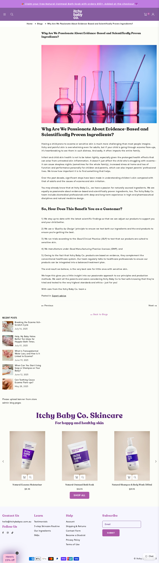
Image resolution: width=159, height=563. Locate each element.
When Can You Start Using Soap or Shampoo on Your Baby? (28, 368)
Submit (111, 532)
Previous (48, 306)
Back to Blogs (100, 314)
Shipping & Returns (76, 526)
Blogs (40, 24)
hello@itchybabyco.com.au (16, 522)
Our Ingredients (42, 531)
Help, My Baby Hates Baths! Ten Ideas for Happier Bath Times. (25, 339)
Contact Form (73, 531)
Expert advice (59, 296)
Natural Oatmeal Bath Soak (79, 484)
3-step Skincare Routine (47, 526)
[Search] (12, 14)
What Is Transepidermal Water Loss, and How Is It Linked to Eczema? (27, 353)
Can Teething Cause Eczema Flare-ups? (25, 381)
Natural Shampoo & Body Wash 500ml (132, 484)
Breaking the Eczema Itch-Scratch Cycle (28, 323)
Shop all (79, 495)
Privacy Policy (73, 540)
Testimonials (40, 522)
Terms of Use (73, 544)
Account (70, 522)
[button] (9, 558)
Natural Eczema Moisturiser (27, 484)
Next (151, 306)
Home (30, 24)
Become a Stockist (76, 535)
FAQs (36, 535)
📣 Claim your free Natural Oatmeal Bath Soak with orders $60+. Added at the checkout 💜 (79, 3)
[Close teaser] (17, 553)
